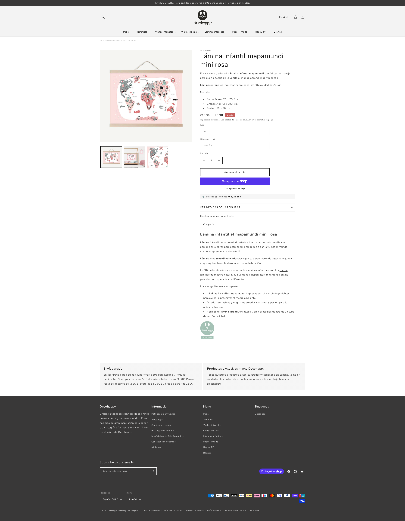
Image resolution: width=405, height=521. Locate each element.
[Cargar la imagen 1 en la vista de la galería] (111, 157)
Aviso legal (157, 419)
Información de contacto (235, 510)
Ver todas (131, 40)
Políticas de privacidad (163, 413)
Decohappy (113, 510)
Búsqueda (260, 413)
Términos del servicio (194, 510)
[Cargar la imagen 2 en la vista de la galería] (134, 157)
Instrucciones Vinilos (162, 430)
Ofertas (207, 452)
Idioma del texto (208, 139)
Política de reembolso (150, 510)
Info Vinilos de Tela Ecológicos (167, 436)
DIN (202, 125)
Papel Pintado (210, 441)
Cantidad (204, 153)
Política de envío (214, 510)
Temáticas (208, 419)
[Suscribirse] (153, 471)
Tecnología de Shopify (128, 510)
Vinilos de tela (211, 430)
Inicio (206, 413)
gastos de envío (232, 120)
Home (103, 40)
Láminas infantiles (116, 40)
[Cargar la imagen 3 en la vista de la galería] (157, 157)
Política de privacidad (172, 510)
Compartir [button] (208, 224)
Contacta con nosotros (163, 441)
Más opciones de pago (235, 188)
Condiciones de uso (161, 425)
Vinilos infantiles (212, 425)
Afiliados (156, 447)
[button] (103, 17)
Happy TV (208, 447)
